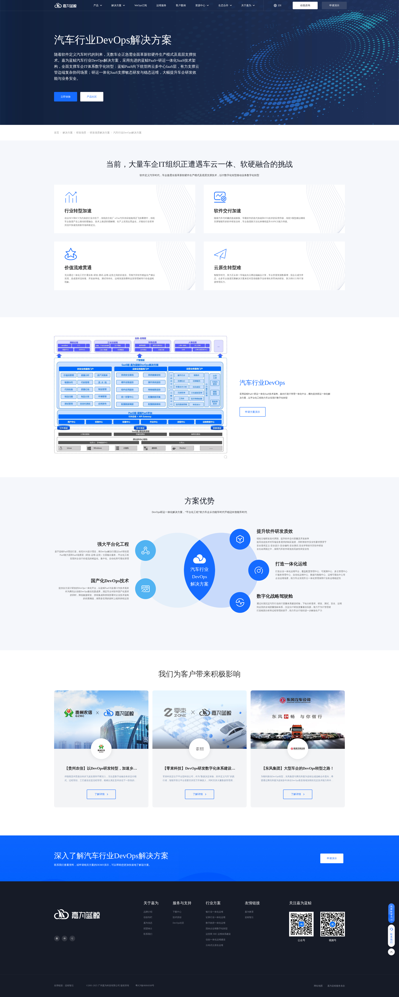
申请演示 (334, 5)
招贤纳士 (148, 928)
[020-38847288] (72, 938)
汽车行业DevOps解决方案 (127, 132)
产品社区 (92, 96)
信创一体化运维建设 (215, 939)
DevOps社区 (178, 923)
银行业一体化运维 (214, 912)
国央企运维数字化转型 (217, 928)
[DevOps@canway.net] (64, 938)
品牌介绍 (148, 912)
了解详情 (100, 794)
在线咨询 (305, 5)
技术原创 (177, 917)
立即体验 (66, 96)
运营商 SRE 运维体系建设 (218, 934)
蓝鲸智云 (249, 917)
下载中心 (177, 912)
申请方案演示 (252, 412)
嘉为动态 (148, 923)
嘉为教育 (249, 912)
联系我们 (148, 934)
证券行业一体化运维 (215, 917)
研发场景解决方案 (100, 132)
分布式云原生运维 (214, 945)
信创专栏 (148, 917)
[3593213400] (57, 938)
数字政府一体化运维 (215, 923)
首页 (56, 132)
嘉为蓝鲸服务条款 (336, 986)
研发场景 (81, 132)
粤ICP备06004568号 (144, 985)
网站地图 (318, 986)
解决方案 (68, 132)
